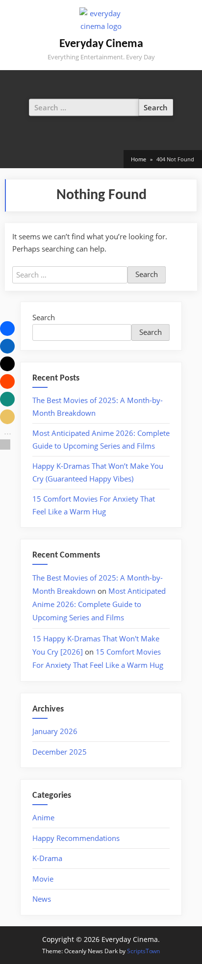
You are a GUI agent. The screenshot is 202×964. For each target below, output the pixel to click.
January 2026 (54, 731)
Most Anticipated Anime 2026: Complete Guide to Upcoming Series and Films (99, 604)
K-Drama (47, 858)
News (41, 899)
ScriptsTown (143, 951)
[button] (7, 328)
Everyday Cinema (101, 44)
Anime (43, 817)
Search (43, 317)
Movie (42, 879)
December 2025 (59, 752)
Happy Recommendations (76, 838)
